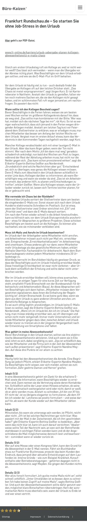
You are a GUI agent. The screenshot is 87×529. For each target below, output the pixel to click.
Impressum (35, 517)
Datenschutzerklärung (58, 517)
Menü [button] (80, 7)
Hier (7, 40)
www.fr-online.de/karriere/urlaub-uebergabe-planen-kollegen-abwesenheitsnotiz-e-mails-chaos (42, 54)
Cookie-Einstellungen (49, 525)
